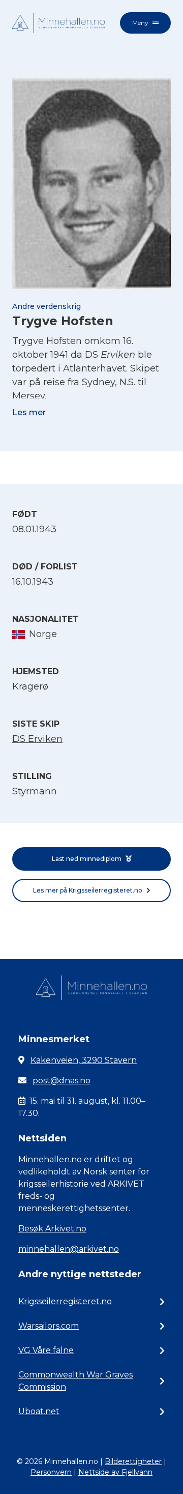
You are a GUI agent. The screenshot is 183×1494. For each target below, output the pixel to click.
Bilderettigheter (133, 1461)
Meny (140, 22)
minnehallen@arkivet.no (68, 1249)
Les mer (29, 412)
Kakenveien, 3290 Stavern (83, 1060)
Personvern (51, 1472)
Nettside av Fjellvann (115, 1472)
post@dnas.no (61, 1080)
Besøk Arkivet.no (52, 1228)
